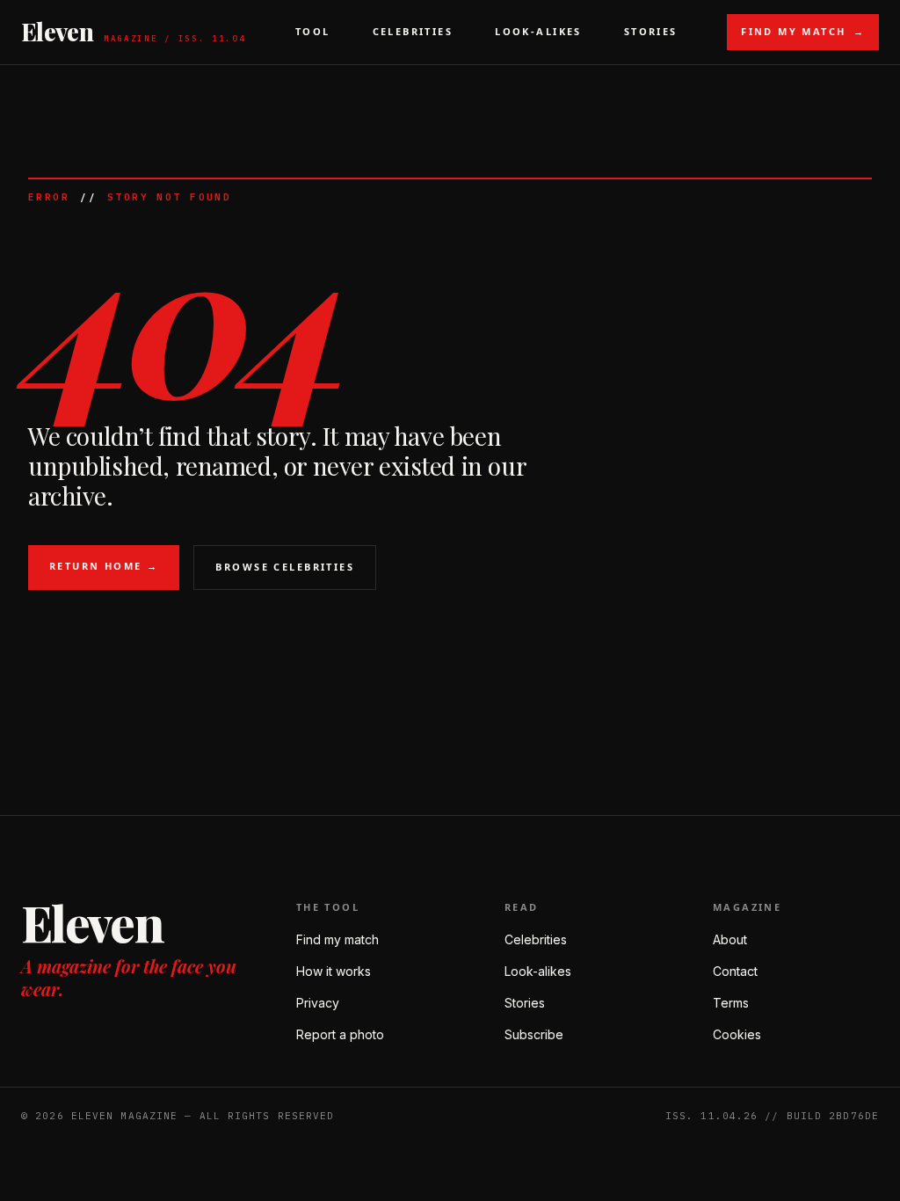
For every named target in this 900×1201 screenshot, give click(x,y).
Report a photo (340, 1034)
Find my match (337, 939)
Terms (731, 1002)
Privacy (317, 1002)
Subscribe (533, 1034)
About (730, 939)
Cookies (737, 1034)
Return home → (103, 565)
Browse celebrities (284, 566)
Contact (735, 971)
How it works (333, 971)
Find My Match (803, 31)
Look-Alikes (538, 31)
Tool (312, 31)
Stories (651, 31)
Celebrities (413, 31)
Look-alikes (537, 971)
